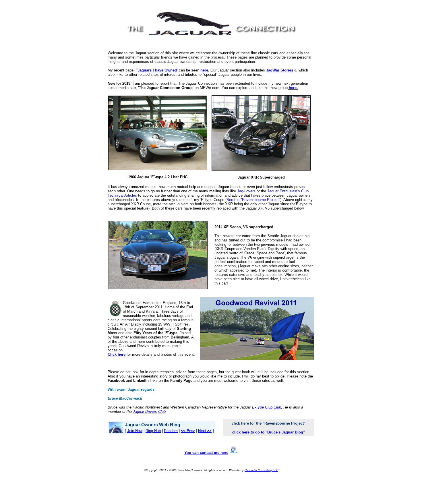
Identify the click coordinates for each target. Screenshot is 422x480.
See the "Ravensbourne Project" (253, 200)
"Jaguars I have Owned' (157, 70)
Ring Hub (153, 431)
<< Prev (188, 431)
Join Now (134, 431)
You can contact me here (206, 452)
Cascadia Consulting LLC (261, 470)
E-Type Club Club (266, 407)
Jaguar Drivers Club (149, 411)
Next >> (205, 431)
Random (171, 431)
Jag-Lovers (246, 191)
